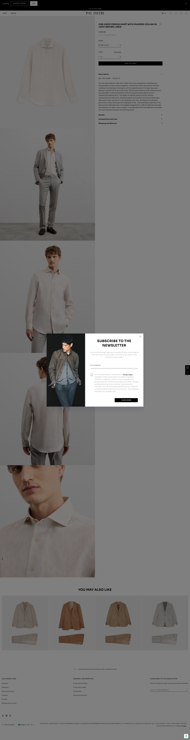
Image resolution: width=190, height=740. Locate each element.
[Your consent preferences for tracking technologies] (186, 736)
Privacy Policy (128, 374)
